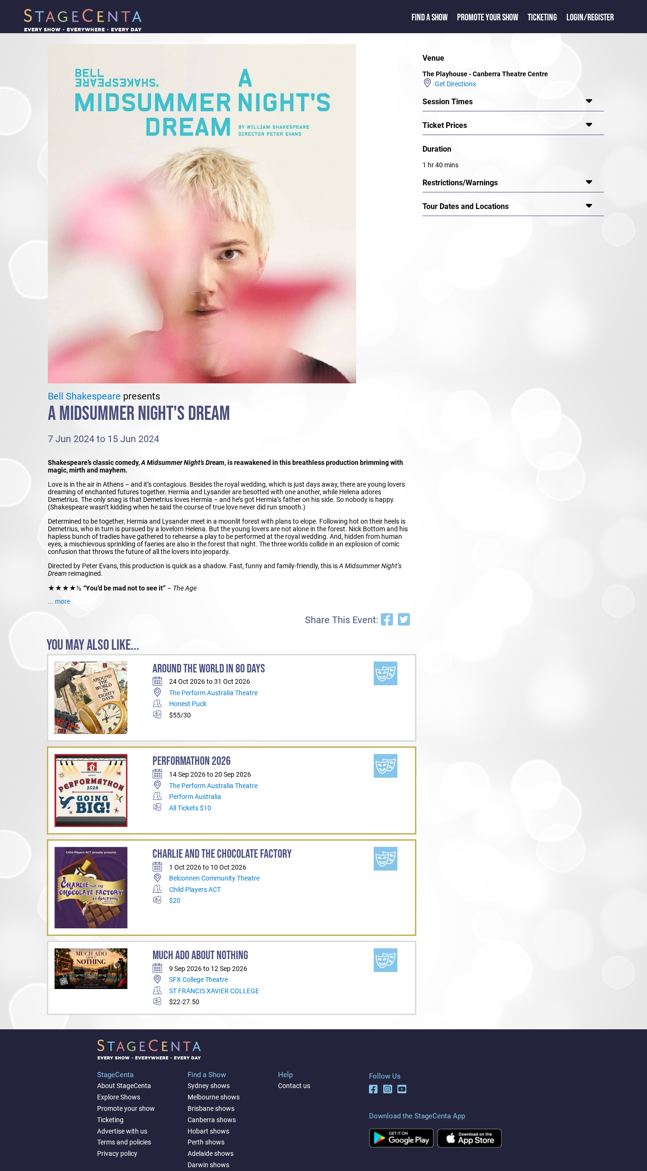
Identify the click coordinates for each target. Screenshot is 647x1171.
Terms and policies (124, 1142)
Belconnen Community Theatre (214, 878)
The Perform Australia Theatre (213, 693)
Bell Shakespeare (84, 396)
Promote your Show (487, 17)
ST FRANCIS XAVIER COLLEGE (214, 991)
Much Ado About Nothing (200, 955)
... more (59, 601)
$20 (174, 900)
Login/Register (590, 17)
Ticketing (542, 17)
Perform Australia (195, 796)
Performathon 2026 (192, 761)
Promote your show (126, 1108)
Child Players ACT (195, 889)
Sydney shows (209, 1085)
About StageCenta (124, 1085)
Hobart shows (208, 1131)
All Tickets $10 (190, 808)
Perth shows (206, 1142)
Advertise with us (122, 1131)
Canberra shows (212, 1120)
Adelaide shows (211, 1153)
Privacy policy (117, 1153)
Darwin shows (208, 1165)
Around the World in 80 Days (209, 669)
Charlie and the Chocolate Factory (222, 854)
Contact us (294, 1085)
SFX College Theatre (198, 979)
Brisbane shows (211, 1108)
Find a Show (430, 17)
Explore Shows (118, 1097)
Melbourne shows (214, 1097)
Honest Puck (188, 704)
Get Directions (454, 84)
